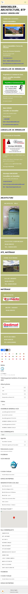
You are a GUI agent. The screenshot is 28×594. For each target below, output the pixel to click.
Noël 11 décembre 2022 (7, 486)
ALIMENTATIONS (5, 533)
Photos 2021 (13, 394)
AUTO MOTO (5, 539)
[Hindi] (2, 359)
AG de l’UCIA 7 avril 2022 (7, 415)
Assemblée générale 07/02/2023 (9, 418)
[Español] (9, 353)
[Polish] (20, 356)
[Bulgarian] (9, 359)
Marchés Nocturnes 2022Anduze (9, 492)
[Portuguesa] (5, 356)
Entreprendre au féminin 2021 (13, 397)
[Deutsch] (23, 353)
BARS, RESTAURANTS (6, 545)
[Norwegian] (23, 356)
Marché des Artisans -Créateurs (8, 504)
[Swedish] (12, 356)
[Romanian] (16, 356)
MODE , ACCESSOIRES (6, 564)
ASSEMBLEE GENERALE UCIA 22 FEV (9, 421)
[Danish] (12, 359)
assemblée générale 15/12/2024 (8, 412)
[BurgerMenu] (25, 2)
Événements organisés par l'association (13, 445)
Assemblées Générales (13, 441)
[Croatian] (20, 359)
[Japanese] (12, 353)
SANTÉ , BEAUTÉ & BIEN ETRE (8, 567)
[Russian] (9, 356)
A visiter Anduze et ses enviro (8, 474)
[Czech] (16, 359)
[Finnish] (5, 359)
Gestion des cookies (14, 592)
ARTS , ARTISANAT (6, 536)
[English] (5, 353)
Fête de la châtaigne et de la (7, 489)
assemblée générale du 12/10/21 (8, 424)
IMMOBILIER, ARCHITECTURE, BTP (9, 552)
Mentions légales (14, 590)
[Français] (2, 353)
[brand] (3, 2)
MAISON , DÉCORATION (7, 561)
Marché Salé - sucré (6, 495)
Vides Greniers (5, 501)
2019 (13, 390)
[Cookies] (2, 591)
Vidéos (3, 404)
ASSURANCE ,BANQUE (6, 542)
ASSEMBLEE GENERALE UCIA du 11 (9, 427)
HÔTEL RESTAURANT (6, 548)
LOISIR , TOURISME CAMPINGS (8, 558)
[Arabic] (16, 353)
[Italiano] (20, 353)
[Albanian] (2, 361)
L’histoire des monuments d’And (8, 498)
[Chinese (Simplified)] (23, 359)
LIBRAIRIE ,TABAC (5, 555)
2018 (13, 387)
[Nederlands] (2, 356)
